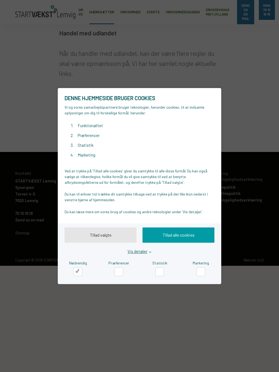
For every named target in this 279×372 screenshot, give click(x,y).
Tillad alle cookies (179, 234)
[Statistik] (159, 271)
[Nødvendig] (78, 271)
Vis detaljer (137, 251)
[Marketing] (200, 271)
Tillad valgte (100, 234)
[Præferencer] (118, 271)
